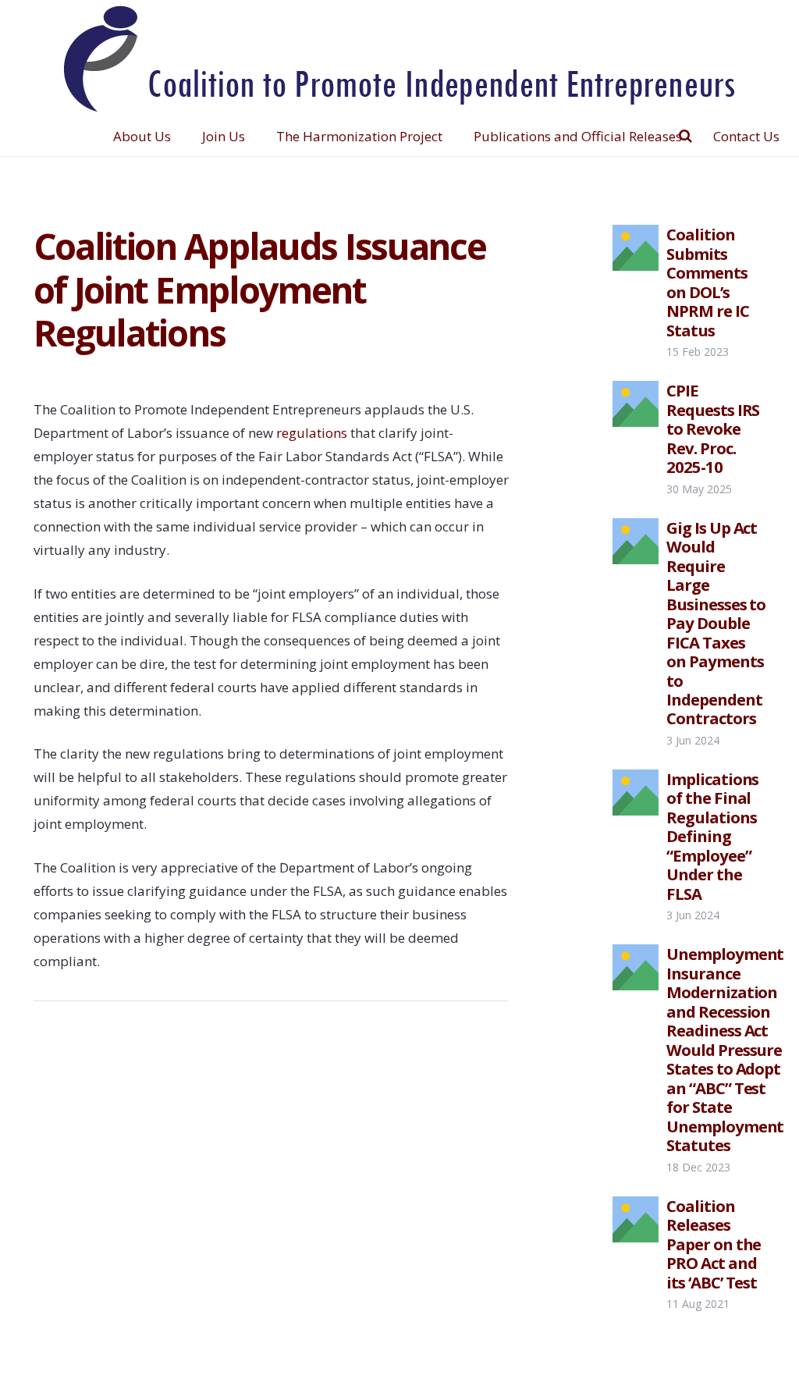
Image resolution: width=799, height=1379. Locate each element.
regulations (311, 433)
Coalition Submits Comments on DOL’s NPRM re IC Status (707, 281)
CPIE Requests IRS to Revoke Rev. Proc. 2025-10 (713, 428)
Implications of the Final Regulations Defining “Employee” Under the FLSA (712, 836)
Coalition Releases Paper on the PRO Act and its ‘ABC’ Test (714, 1244)
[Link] (400, 58)
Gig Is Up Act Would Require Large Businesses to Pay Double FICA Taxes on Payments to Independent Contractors (716, 623)
